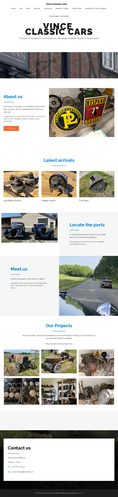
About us (37, 8)
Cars (21, 8)
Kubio (81, 493)
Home (13, 8)
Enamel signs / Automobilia (59, 16)
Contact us (48, 8)
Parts (28, 8)
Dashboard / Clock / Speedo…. (96, 8)
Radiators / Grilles (62, 8)
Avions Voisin (76, 8)
